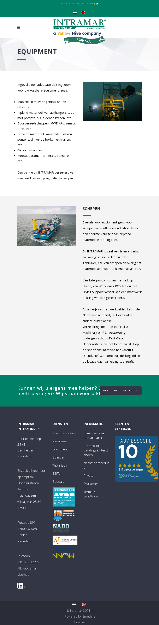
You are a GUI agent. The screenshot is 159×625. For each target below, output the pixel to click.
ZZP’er (57, 473)
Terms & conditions (91, 494)
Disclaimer (91, 483)
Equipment (60, 449)
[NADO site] (61, 529)
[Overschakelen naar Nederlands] (75, 11)
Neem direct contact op (121, 390)
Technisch (60, 465)
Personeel (60, 441)
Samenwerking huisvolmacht (94, 435)
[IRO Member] (64, 516)
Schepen (59, 457)
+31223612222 (76, 3)
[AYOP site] (64, 497)
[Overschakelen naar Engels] (84, 11)
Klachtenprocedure (96, 465)
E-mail (90, 3)
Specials (58, 481)
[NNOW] (64, 554)
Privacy (88, 475)
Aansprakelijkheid (65, 433)
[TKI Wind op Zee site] (65, 541)
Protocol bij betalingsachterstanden (96, 450)
